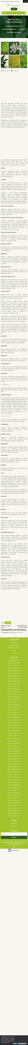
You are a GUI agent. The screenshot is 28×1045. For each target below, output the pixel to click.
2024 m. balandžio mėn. (14, 717)
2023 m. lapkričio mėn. (14, 730)
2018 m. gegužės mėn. (14, 813)
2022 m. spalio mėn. (14, 759)
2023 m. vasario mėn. (14, 748)
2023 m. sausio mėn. (14, 751)
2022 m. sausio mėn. (14, 779)
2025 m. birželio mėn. (14, 689)
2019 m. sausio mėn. (14, 800)
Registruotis (14, 823)
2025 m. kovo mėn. (14, 696)
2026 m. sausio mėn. (14, 670)
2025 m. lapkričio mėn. (14, 676)
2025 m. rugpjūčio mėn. (14, 683)
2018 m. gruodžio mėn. (14, 803)
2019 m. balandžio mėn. (14, 797)
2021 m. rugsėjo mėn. (14, 790)
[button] (27, 1)
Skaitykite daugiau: (22, 1043)
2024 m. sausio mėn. (14, 725)
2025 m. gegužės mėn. (14, 691)
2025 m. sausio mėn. (14, 702)
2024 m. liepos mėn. (14, 715)
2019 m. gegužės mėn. (14, 795)
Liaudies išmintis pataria (9, 29)
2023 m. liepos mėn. (14, 740)
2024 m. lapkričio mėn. (14, 707)
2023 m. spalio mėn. (14, 733)
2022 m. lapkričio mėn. (14, 756)
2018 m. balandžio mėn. (14, 816)
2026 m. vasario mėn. (14, 668)
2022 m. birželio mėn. (14, 766)
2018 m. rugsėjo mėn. (14, 808)
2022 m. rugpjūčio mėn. (14, 764)
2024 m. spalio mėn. (14, 709)
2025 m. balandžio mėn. (14, 694)
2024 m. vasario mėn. (14, 722)
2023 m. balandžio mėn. (14, 743)
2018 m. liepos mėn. (14, 810)
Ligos (14, 650)
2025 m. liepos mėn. (14, 686)
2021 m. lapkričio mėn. (14, 785)
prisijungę (5, 632)
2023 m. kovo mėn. (14, 746)
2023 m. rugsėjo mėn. (14, 735)
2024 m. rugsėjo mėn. (14, 712)
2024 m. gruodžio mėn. (14, 704)
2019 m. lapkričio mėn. (14, 792)
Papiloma (7, 622)
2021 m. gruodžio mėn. (14, 782)
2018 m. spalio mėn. (14, 805)
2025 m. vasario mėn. (14, 699)
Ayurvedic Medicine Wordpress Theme (14, 842)
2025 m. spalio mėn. (14, 678)
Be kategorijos (14, 645)
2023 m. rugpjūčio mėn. (14, 738)
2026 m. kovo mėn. (14, 665)
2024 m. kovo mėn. (14, 720)
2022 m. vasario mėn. (14, 777)
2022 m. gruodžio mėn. (14, 753)
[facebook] (14, 847)
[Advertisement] (14, 87)
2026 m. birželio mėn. (14, 663)
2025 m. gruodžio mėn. (14, 673)
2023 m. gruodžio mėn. (14, 728)
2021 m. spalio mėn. (14, 787)
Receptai (22, 29)
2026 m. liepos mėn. (14, 660)
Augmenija (14, 642)
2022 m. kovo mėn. (14, 774)
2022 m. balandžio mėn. (14, 772)
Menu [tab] (14, 9)
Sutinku (15, 1043)
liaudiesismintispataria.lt (13, 26)
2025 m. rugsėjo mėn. (14, 681)
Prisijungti (14, 826)
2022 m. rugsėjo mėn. (14, 761)
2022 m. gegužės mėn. (14, 769)
